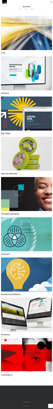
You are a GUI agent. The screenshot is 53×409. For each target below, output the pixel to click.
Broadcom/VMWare (10, 294)
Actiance (5, 334)
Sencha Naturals (9, 173)
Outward (5, 254)
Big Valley (5, 133)
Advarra (5, 93)
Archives (26, 6)
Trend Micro (6, 375)
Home (20, 9)
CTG (3, 53)
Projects (26, 9)
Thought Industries (10, 214)
